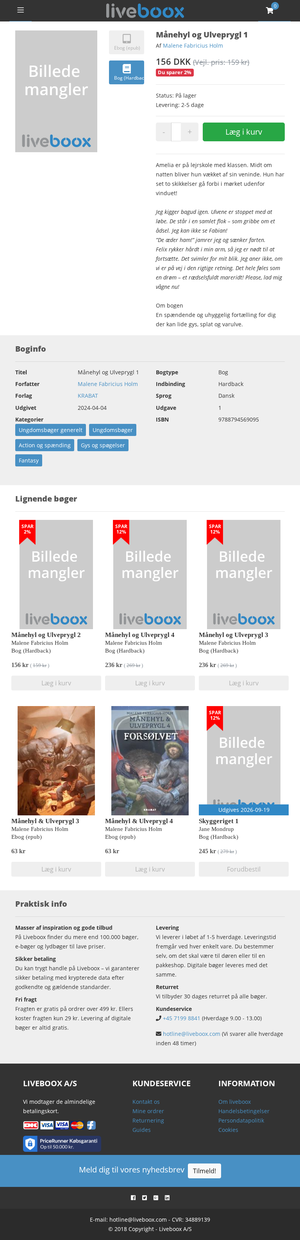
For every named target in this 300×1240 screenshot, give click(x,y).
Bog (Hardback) (129, 78)
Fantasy (29, 460)
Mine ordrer (148, 1111)
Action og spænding (45, 445)
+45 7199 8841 (181, 1018)
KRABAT (88, 395)
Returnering (148, 1120)
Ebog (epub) (127, 47)
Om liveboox (234, 1101)
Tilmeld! (204, 1171)
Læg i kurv (243, 131)
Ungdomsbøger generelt (50, 430)
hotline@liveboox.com (191, 1033)
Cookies (228, 1129)
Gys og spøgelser (103, 445)
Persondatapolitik (241, 1120)
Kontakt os (146, 1101)
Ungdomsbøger (113, 430)
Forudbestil (244, 869)
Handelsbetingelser (244, 1111)
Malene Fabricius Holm (193, 45)
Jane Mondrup (216, 829)
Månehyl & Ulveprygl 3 (45, 821)
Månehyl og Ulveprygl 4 (140, 635)
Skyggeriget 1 (219, 821)
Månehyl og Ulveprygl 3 (233, 635)
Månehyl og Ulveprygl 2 (46, 635)
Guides (141, 1129)
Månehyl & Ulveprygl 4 (139, 821)
